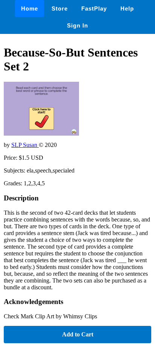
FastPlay (94, 8)
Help (127, 8)
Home (29, 8)
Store (60, 8)
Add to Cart (77, 334)
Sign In (77, 25)
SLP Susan (25, 145)
